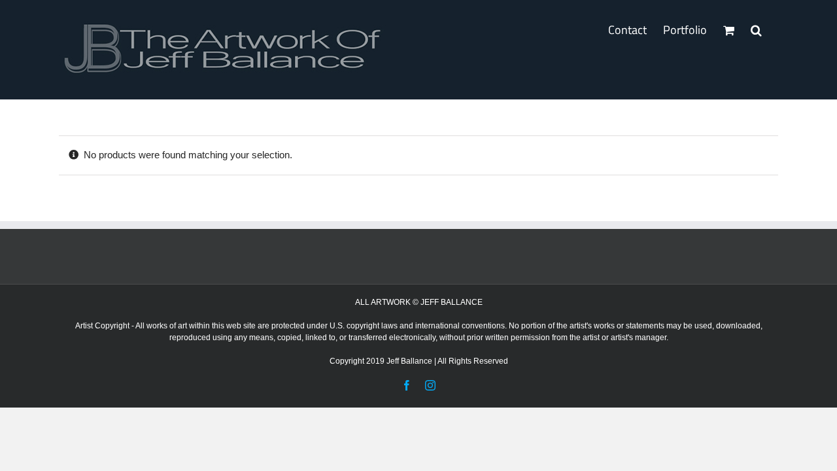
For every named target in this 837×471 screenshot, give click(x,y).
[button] (756, 30)
